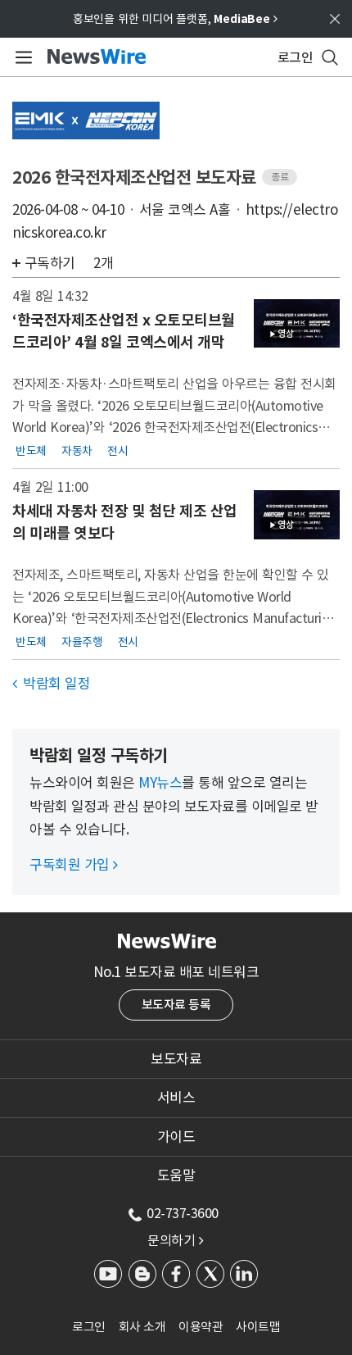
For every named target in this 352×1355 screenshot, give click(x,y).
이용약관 (200, 1327)
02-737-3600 (183, 1213)
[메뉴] (21, 57)
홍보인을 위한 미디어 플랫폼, (175, 18)
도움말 (176, 1175)
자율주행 (81, 641)
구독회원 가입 (73, 865)
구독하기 (50, 263)
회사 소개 (142, 1327)
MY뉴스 (160, 783)
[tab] (176, 1059)
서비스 (176, 1098)
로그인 (89, 1327)
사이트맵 (258, 1327)
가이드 (176, 1137)
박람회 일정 (51, 684)
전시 (117, 450)
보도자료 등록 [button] (176, 1004)
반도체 (31, 450)
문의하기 (175, 1240)
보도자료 (176, 1059)
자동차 (77, 450)
